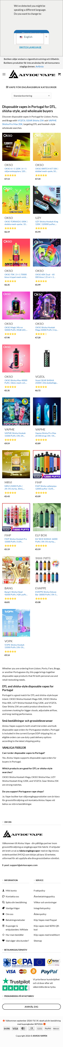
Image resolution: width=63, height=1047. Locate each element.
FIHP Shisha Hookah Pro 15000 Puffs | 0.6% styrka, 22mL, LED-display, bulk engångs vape (16, 540)
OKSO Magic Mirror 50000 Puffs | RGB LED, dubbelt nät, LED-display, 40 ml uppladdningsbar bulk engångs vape (16, 328)
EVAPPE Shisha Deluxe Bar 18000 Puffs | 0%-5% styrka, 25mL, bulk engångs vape (46, 593)
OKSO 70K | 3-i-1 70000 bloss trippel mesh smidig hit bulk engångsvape (16, 275)
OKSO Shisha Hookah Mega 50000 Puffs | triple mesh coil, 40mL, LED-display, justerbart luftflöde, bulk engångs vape (46, 328)
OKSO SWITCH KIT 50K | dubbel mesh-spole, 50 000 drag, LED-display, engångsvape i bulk (46, 170)
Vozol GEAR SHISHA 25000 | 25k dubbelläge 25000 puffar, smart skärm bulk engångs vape (46, 381)
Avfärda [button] (40, 66)
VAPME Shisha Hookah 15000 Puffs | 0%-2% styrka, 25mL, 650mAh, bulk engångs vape (15, 434)
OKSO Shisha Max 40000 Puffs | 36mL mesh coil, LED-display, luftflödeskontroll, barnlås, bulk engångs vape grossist (16, 381)
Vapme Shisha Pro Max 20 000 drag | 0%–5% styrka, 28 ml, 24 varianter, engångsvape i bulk (46, 434)
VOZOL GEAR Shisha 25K (31, 120)
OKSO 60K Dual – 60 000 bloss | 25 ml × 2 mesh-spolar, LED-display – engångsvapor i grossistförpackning (46, 275)
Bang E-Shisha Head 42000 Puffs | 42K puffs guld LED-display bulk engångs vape (15, 593)
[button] (4, 74)
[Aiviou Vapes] (32, 74)
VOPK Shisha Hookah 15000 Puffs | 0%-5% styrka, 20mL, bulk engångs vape (14, 646)
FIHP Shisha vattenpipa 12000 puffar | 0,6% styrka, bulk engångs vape (46, 487)
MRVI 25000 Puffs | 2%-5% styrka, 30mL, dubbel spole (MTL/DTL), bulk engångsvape (16, 487)
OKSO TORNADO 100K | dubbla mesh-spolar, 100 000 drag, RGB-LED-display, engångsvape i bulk (16, 223)
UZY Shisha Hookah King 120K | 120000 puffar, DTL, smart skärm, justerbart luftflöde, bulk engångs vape (46, 223)
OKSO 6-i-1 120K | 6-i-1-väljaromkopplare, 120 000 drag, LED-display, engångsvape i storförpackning (16, 170)
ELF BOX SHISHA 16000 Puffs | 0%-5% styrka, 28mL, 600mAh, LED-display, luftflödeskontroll (46, 540)
